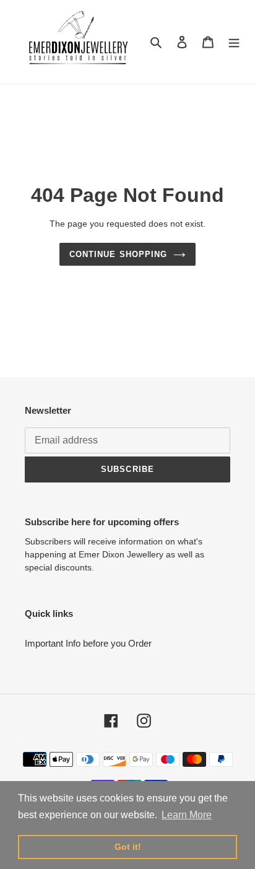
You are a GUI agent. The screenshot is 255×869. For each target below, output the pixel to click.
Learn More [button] (187, 815)
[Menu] (234, 41)
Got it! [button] (128, 847)
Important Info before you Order (88, 643)
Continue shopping (118, 254)
